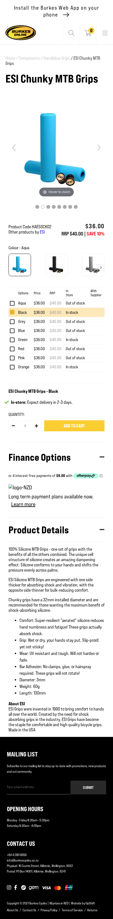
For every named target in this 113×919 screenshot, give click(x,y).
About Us (12, 910)
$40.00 (55, 303)
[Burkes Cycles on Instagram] (9, 888)
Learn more (23, 504)
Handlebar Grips (57, 58)
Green (22, 339)
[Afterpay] (23, 888)
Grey (22, 321)
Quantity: (17, 414)
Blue (21, 330)
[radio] (20, 265)
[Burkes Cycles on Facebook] (16, 888)
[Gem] (33, 888)
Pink (21, 357)
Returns (92, 910)
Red (21, 348)
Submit (88, 787)
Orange (23, 366)
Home (11, 58)
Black (22, 312)
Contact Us (29, 910)
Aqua (22, 303)
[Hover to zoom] (56, 150)
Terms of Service (72, 910)
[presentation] (101, 268)
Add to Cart (74, 426)
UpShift (90, 903)
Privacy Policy (49, 910)
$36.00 (39, 303)
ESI (42, 232)
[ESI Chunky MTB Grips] (37, 207)
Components (31, 58)
